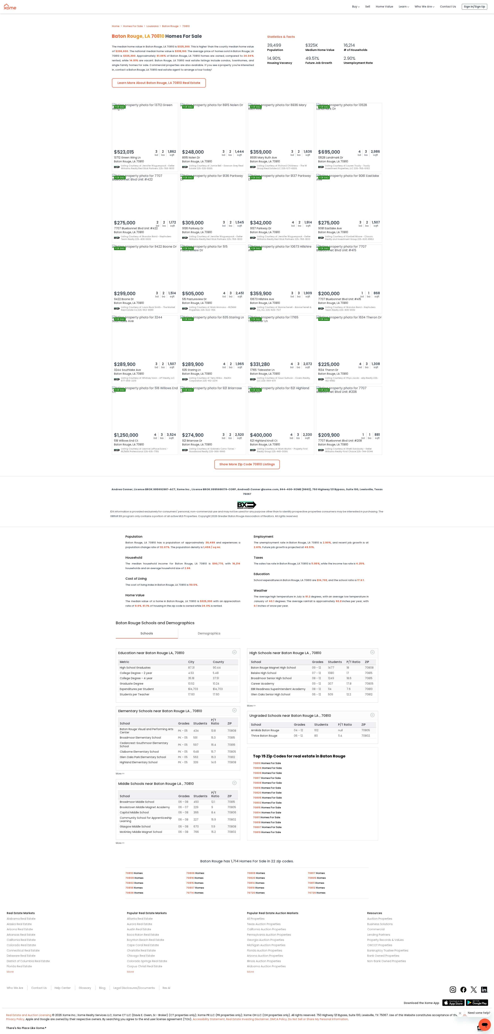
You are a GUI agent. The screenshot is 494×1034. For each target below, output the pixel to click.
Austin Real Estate (139, 929)
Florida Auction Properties (264, 950)
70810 (186, 26)
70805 (257, 798)
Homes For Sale (133, 26)
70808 (257, 783)
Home (115, 26)
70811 (257, 817)
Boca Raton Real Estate (143, 935)
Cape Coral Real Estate (143, 945)
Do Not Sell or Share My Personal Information (318, 1019)
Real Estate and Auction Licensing (28, 1015)
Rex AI (166, 988)
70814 (257, 812)
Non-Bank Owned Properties (386, 961)
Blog (102, 988)
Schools (146, 633)
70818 (257, 822)
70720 (251, 893)
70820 (257, 792)
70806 (257, 768)
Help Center (63, 988)
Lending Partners (378, 935)
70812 (312, 888)
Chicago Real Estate (141, 956)
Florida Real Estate (19, 966)
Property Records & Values (385, 940)
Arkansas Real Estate (21, 935)
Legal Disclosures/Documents (134, 988)
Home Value (384, 6)
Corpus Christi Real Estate (144, 966)
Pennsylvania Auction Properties (269, 935)
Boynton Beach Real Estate (145, 940)
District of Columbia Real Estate (28, 961)
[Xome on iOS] (454, 1002)
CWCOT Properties (379, 945)
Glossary (85, 988)
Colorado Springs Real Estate (147, 961)
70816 (257, 788)
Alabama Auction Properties (266, 966)
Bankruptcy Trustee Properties (387, 950)
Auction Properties (379, 919)
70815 (257, 807)
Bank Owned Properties (383, 956)
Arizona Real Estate (20, 929)
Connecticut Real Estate (23, 950)
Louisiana (152, 26)
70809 (257, 773)
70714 (190, 893)
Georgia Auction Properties (265, 940)
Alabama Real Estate (21, 919)
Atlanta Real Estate (140, 919)
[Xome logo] (10, 6)
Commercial (376, 929)
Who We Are (423, 6)
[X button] (474, 989)
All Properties (256, 919)
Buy (354, 6)
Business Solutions (380, 924)
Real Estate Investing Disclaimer (247, 1019)
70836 (129, 893)
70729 (312, 893)
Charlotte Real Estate (141, 950)
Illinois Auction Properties (264, 961)
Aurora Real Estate (139, 924)
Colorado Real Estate (21, 945)
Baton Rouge (170, 26)
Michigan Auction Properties (266, 945)
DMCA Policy (278, 1019)
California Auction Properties (266, 929)
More (10, 972)
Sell (367, 6)
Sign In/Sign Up (474, 6)
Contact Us (448, 6)
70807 (257, 827)
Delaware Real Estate (21, 956)
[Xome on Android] (477, 1002)
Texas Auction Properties (264, 924)
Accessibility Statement (209, 1019)
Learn (403, 6)
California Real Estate (21, 940)
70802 (257, 803)
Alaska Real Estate (19, 924)
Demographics (209, 633)
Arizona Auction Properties (265, 956)
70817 (257, 778)
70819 (257, 832)
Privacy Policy (15, 1019)
